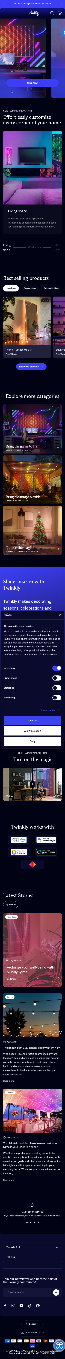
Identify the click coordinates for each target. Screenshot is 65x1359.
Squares (60, 350)
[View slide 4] (38, 1223)
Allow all (32, 720)
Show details (48, 710)
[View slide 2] (30, 1223)
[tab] (11, 288)
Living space (7, 247)
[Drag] (32, 784)
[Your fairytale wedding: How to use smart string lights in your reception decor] (32, 1111)
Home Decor (11, 917)
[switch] (56, 678)
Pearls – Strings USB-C (19, 350)
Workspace (35, 248)
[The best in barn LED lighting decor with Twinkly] (32, 1015)
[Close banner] (60, 615)
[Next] (60, 4)
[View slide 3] (34, 1223)
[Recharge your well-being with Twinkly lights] (32, 950)
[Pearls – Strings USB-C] (27, 321)
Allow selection (32, 730)
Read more (11, 979)
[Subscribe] (56, 1292)
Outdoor (10, 997)
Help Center (34, 5)
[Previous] (4, 4)
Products (10, 1092)
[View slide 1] (27, 1223)
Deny (32, 741)
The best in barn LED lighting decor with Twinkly (31, 1047)
